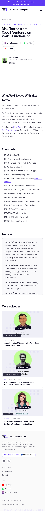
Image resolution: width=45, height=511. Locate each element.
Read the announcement (21, 4)
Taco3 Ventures (9, 130)
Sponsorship (7, 471)
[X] (9, 461)
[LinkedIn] (4, 461)
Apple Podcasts (12, 43)
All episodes (6, 19)
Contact (5, 475)
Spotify (29, 43)
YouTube (10, 49)
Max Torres (18, 127)
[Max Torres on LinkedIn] (10, 63)
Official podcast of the (19, 455)
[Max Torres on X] (13, 63)
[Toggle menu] (41, 10)
